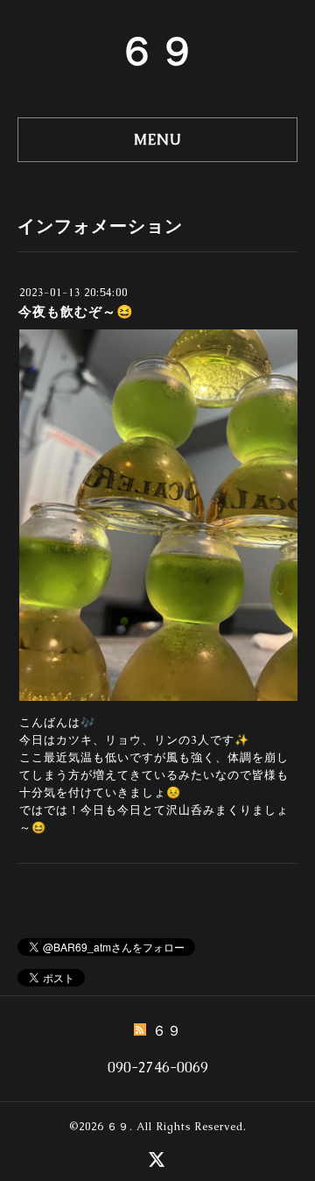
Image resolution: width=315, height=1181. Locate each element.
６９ (157, 50)
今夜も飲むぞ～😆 (76, 311)
